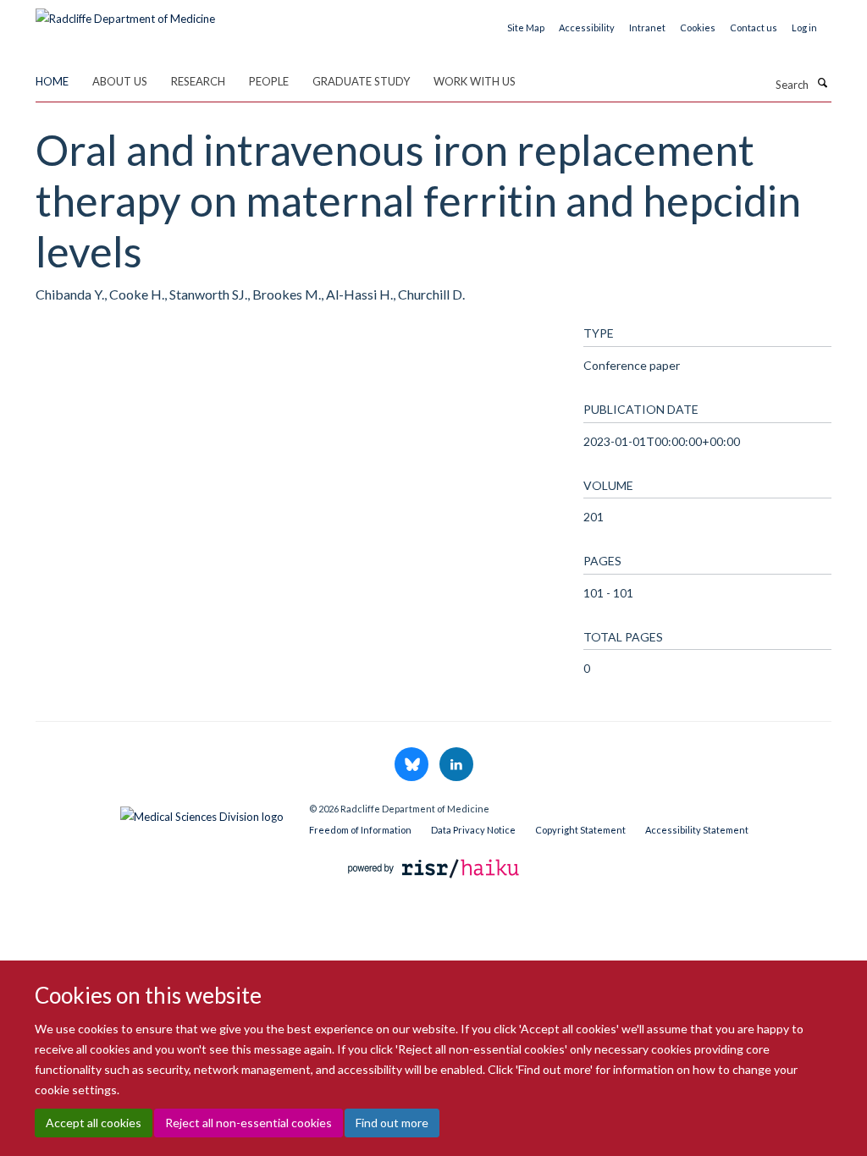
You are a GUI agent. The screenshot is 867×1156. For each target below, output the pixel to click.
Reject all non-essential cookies (248, 1122)
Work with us (475, 81)
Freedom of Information (360, 829)
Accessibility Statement (696, 829)
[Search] (822, 83)
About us (119, 81)
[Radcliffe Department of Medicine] (125, 12)
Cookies (697, 27)
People (269, 81)
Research (198, 81)
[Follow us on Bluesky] (413, 765)
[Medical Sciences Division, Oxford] (160, 812)
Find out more (392, 1122)
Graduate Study (361, 81)
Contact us (753, 27)
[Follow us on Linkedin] (456, 765)
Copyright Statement (580, 829)
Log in (804, 27)
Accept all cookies (93, 1122)
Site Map (525, 27)
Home (52, 81)
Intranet (647, 27)
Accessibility (587, 27)
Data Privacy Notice (473, 829)
